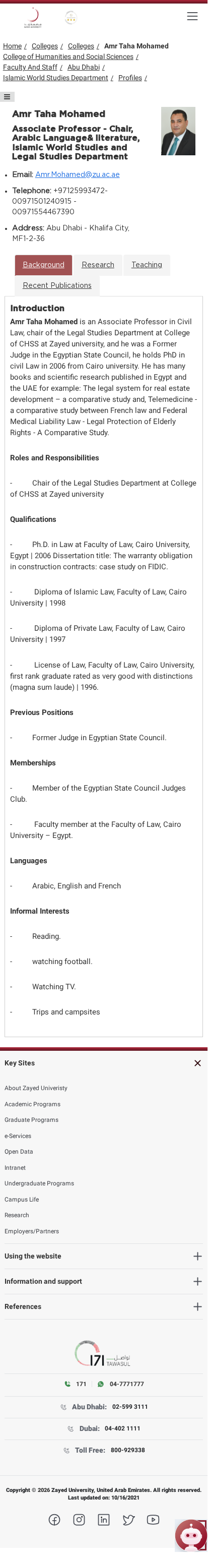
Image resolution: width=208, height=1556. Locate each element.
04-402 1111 (123, 1428)
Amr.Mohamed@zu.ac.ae (77, 174)
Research (98, 265)
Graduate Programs (31, 1119)
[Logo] (33, 17)
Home (12, 46)
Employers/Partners (32, 1231)
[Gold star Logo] (71, 18)
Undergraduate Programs (39, 1183)
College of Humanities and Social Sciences (68, 56)
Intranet (15, 1167)
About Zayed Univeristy (36, 1088)
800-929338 (128, 1450)
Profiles (130, 78)
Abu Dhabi (83, 67)
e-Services (18, 1136)
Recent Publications (57, 285)
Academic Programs (32, 1104)
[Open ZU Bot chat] (191, 1535)
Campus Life (22, 1199)
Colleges (45, 46)
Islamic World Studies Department (55, 78)
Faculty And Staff (30, 67)
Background (43, 265)
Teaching (146, 265)
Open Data (19, 1151)
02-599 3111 (130, 1406)
